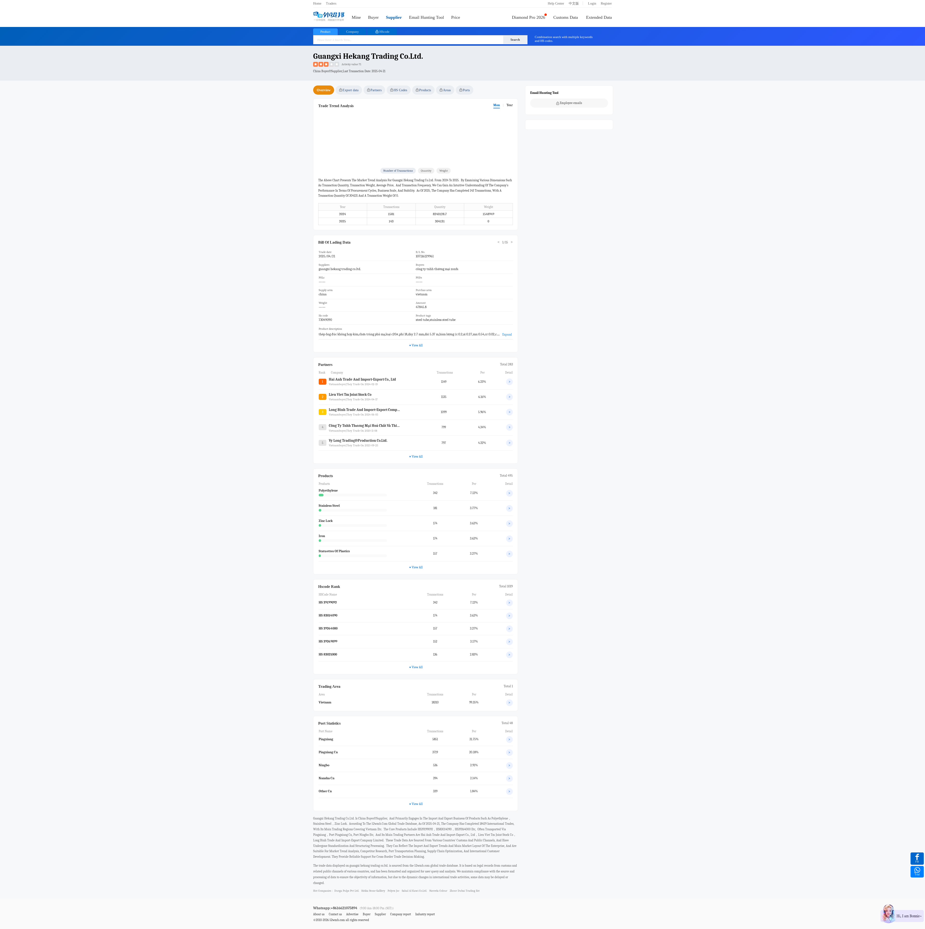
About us (318, 914)
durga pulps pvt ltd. (346, 890)
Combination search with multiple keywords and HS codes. (564, 39)
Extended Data (599, 17)
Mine (356, 17)
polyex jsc (393, 890)
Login (592, 3)
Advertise (352, 914)
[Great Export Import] (328, 16)
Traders (331, 3)
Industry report (425, 914)
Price (455, 17)
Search (515, 39)
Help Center (556, 3)
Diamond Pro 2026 (528, 17)
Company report (400, 914)
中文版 (574, 3)
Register (606, 3)
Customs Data (565, 17)
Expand (507, 334)
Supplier (394, 17)
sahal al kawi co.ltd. (414, 890)
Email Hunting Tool (426, 17)
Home (317, 3)
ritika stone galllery (373, 890)
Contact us (335, 914)
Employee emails (571, 103)
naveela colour (438, 890)
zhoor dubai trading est (465, 890)
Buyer (373, 17)
